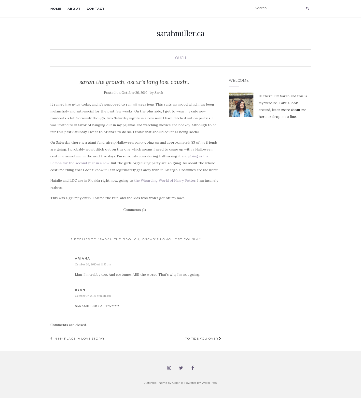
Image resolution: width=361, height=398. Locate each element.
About (74, 9)
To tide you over (202, 338)
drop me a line (284, 116)
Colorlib (177, 382)
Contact (96, 9)
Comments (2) (134, 209)
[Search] (307, 8)
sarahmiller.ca (180, 33)
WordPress (209, 382)
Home (55, 9)
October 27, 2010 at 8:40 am (93, 296)
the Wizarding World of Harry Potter (164, 180)
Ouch (180, 58)
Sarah (158, 93)
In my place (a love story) (78, 338)
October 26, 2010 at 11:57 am (93, 264)
